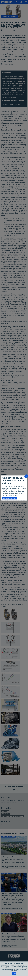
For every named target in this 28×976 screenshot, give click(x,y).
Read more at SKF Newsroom (9, 498)
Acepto (14, 973)
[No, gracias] (26, 968)
